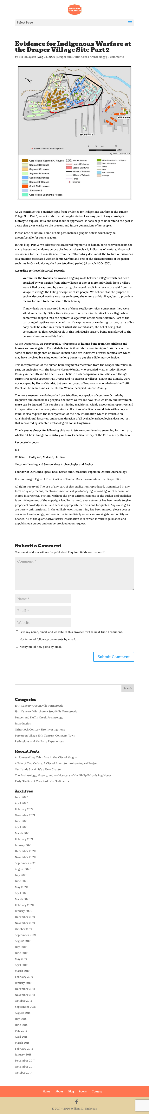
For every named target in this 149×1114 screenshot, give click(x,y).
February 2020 (24, 905)
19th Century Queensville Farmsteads (39, 705)
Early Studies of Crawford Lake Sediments (42, 781)
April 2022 (21, 803)
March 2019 (22, 970)
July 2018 (21, 1019)
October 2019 (23, 929)
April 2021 (21, 827)
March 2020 (22, 899)
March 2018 (22, 1042)
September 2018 (25, 1006)
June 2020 (21, 881)
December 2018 (25, 989)
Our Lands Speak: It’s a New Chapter (38, 769)
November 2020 (25, 857)
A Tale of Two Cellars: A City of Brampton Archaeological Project (56, 763)
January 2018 (23, 1054)
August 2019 (22, 941)
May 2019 (21, 959)
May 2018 (21, 1030)
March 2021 (22, 833)
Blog (71, 1091)
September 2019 (25, 935)
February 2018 (24, 1048)
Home (46, 1091)
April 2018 (21, 1036)
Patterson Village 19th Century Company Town (45, 735)
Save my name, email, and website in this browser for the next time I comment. (71, 632)
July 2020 (21, 875)
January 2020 (23, 911)
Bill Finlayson (27, 57)
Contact (97, 1091)
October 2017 (23, 1072)
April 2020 (21, 893)
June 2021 (21, 821)
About (59, 1091)
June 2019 (21, 953)
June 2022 (21, 797)
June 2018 (21, 1025)
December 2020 (25, 851)
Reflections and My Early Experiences (39, 741)
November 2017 (25, 1066)
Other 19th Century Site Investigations (40, 729)
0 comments (116, 57)
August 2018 (22, 1012)
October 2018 (23, 1000)
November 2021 (25, 815)
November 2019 (25, 923)
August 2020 (23, 869)
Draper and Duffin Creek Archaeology (81, 57)
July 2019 (21, 947)
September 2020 (25, 863)
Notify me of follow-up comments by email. (48, 639)
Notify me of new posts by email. (41, 646)
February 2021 (24, 839)
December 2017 (25, 1060)
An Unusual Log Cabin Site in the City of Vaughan (46, 757)
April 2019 (21, 965)
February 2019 (24, 977)
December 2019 (25, 917)
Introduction (23, 723)
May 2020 (21, 887)
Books (83, 1091)
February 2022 (24, 809)
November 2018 (25, 995)
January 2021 (23, 845)
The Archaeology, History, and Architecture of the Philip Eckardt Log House (63, 775)
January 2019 (23, 983)
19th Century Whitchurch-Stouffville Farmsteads (46, 711)
